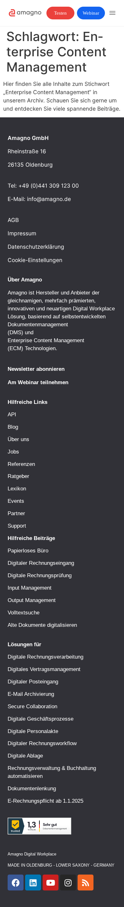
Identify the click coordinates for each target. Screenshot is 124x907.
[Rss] (85, 882)
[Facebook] (16, 882)
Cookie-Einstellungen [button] (35, 260)
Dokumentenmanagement (38, 324)
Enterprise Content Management (46, 340)
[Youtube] (51, 882)
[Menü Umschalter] (112, 13)
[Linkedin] (33, 882)
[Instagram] (68, 882)
